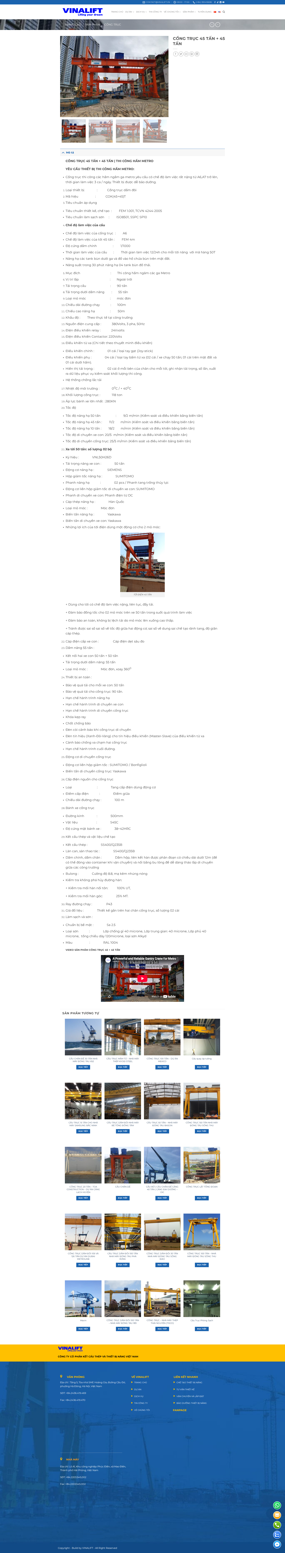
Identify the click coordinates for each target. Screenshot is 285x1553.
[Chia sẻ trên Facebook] (175, 53)
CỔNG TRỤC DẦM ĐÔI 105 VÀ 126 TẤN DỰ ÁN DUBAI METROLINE (83, 1256)
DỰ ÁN (128, 12)
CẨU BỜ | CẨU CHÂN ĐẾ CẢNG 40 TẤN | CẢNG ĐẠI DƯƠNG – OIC (162, 1189)
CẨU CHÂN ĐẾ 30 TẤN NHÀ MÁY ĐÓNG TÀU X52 (83, 1060)
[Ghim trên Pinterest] (191, 53)
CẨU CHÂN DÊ (122, 1186)
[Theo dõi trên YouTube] (223, 2)
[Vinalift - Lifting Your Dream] (85, 11)
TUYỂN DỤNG (205, 12)
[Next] (162, 76)
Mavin (83, 1320)
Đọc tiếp (83, 1067)
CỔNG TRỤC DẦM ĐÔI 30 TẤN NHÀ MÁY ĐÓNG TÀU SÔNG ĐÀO (162, 1256)
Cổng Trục (112, 24)
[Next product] (212, 24)
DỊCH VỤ (140, 12)
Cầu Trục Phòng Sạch (202, 1320)
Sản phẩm (92, 24)
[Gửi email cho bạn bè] (186, 53)
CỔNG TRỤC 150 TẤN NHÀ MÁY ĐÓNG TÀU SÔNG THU (202, 1124)
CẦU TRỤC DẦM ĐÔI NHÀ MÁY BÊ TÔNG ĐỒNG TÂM (123, 1124)
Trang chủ (73, 24)
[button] (64, 113)
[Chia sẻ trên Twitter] (181, 53)
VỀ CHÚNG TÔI (171, 12)
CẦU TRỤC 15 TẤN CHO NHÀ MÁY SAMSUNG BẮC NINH (83, 1124)
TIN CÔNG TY (155, 12)
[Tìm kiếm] (224, 12)
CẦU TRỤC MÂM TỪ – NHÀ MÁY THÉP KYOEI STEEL (122, 1060)
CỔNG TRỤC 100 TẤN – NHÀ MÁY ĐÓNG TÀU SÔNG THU (201, 1255)
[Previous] (66, 76)
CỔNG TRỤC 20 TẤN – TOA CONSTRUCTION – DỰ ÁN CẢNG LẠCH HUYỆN (83, 1189)
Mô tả (70, 152)
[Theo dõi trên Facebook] (215, 2)
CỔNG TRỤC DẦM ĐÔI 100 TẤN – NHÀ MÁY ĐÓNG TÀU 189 (123, 1321)
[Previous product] (217, 24)
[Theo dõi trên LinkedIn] (220, 2)
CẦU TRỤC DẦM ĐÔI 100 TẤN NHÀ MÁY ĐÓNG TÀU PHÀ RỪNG (122, 1256)
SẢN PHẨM (188, 12)
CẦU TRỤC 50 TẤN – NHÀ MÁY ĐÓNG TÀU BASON (162, 1124)
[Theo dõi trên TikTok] (218, 2)
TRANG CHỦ (117, 12)
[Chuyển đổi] (63, 152)
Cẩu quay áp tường (202, 1058)
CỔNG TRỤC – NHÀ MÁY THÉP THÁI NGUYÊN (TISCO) (162, 1321)
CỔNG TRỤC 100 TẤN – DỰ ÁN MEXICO (162, 1060)
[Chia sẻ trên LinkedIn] (197, 53)
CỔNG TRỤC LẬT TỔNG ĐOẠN (201, 1186)
